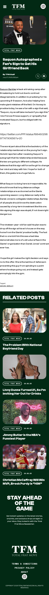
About (24, 572)
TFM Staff (10, 74)
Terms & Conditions (24, 563)
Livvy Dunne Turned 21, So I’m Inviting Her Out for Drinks (24, 391)
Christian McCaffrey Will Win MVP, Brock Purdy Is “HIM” (24, 481)
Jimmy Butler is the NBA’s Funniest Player (21, 436)
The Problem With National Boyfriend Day (22, 346)
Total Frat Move (12, 50)
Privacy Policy (25, 567)
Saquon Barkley (8, 89)
